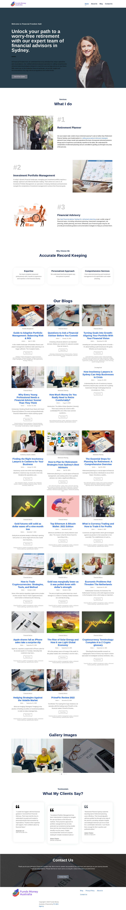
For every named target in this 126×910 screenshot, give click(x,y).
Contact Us (108, 4)
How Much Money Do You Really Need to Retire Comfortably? (63, 397)
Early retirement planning (71, 485)
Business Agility (17, 358)
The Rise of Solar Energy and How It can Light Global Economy (62, 642)
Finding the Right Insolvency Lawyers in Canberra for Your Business (27, 462)
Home (87, 4)
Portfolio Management (27, 328)
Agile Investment (36, 356)
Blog (101, 4)
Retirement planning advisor (60, 488)
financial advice (69, 354)
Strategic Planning (27, 360)
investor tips (96, 359)
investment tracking (87, 359)
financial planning (57, 355)
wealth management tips (98, 362)
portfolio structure (93, 360)
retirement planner (100, 484)
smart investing (109, 360)
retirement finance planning (56, 422)
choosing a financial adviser (57, 354)
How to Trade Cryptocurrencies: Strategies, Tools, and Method (28, 584)
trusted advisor (25, 426)
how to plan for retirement (53, 487)
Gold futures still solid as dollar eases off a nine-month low (27, 526)
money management (67, 355)
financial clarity (98, 356)
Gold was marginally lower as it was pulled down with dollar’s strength (63, 584)
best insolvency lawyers (21, 482)
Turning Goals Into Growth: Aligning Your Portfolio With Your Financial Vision (98, 336)
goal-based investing (96, 358)
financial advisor (18, 423)
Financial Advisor (63, 328)
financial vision (87, 358)
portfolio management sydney (29, 547)
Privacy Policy (90, 890)
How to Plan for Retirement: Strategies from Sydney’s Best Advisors (63, 465)
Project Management (18, 359)
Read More (28, 353)
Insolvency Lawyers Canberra (27, 454)
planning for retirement (71, 420)
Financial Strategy (26, 358)
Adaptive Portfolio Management (24, 356)
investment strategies (17, 424)
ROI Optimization (38, 359)
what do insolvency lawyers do (32, 484)
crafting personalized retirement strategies (95, 138)
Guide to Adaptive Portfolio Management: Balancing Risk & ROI (27, 336)
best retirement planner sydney (57, 420)
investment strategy (108, 358)
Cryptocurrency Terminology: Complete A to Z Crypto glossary (98, 642)
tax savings (18, 426)
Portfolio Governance (37, 358)
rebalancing (102, 360)
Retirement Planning (63, 390)
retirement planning (38, 424)
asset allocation (90, 356)
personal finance (28, 424)
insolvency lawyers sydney (30, 484)
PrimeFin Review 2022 (63, 697)
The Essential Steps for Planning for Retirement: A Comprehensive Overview (98, 462)
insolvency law (31, 482)
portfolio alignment (104, 359)
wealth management (35, 426)
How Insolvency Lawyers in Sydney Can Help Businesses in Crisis (98, 374)
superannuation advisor (70, 422)
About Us (94, 4)
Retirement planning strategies (60, 489)
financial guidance (27, 423)
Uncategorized (98, 367)
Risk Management (28, 359)
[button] (13, 756)
